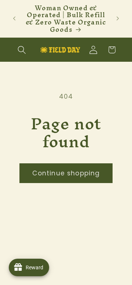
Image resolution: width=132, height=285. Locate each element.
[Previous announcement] (14, 19)
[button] (22, 50)
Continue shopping (66, 173)
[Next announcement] (118, 19)
